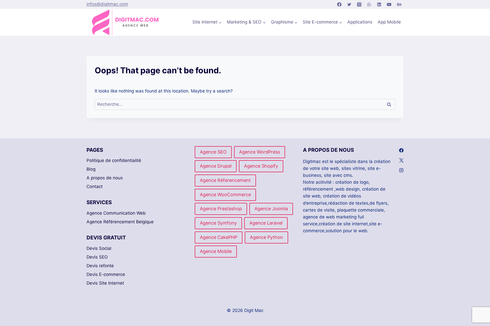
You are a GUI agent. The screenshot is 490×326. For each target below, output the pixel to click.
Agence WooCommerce (225, 194)
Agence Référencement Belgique (120, 221)
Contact (95, 186)
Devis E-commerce (106, 274)
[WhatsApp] (369, 4)
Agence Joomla (271, 208)
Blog (91, 169)
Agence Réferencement (225, 180)
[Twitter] (349, 4)
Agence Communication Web (116, 213)
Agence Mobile (216, 251)
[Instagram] (359, 4)
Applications (359, 22)
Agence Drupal (215, 166)
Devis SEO (97, 257)
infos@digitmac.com (107, 4)
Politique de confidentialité (114, 160)
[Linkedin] (379, 4)
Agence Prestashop (221, 208)
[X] (401, 160)
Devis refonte (100, 265)
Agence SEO (213, 152)
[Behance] (399, 4)
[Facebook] (339, 4)
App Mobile (389, 22)
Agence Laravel (266, 223)
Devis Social (99, 248)
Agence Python (266, 237)
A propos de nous (105, 177)
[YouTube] (389, 4)
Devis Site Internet (105, 283)
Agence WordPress (259, 152)
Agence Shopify (261, 166)
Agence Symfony (218, 223)
